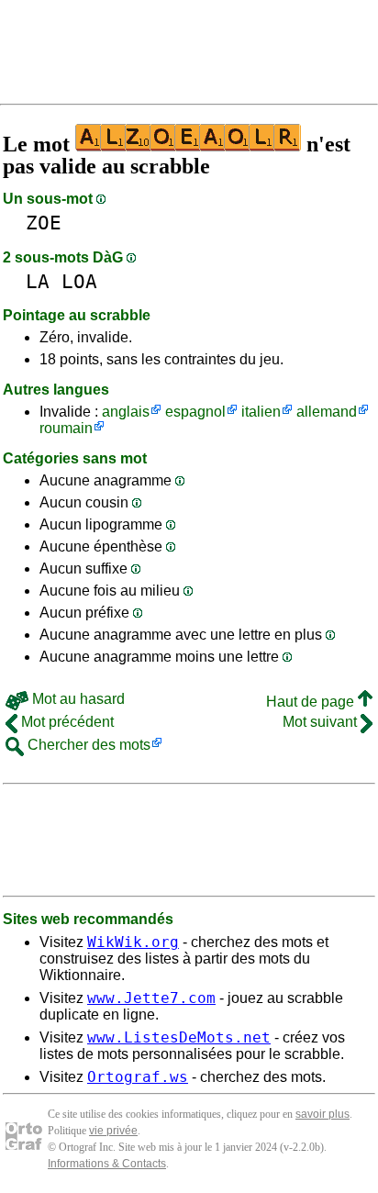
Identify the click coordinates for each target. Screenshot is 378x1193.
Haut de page (312, 701)
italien (261, 411)
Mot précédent (65, 722)
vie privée (113, 1130)
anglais (126, 411)
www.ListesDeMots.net (179, 1037)
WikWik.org (133, 942)
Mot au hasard (76, 699)
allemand (326, 411)
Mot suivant (322, 722)
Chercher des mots (87, 745)
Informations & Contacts (107, 1163)
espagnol (195, 411)
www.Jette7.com (151, 998)
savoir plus (322, 1114)
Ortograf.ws (137, 1077)
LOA (79, 281)
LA (38, 281)
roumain (66, 428)
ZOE (43, 222)
